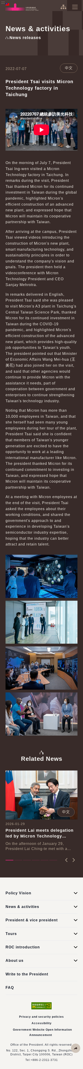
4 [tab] (36, 860)
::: (3, 2)
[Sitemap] (63, 7)
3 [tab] (27, 860)
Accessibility (42, 1023)
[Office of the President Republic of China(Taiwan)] (22, 7)
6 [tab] (53, 860)
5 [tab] (44, 860)
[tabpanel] (41, 811)
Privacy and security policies (41, 1016)
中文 (69, 68)
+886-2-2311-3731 (44, 1060)
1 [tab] (9, 860)
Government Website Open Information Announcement (42, 1032)
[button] (75, 1048)
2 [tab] (18, 860)
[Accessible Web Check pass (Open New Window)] (41, 1005)
